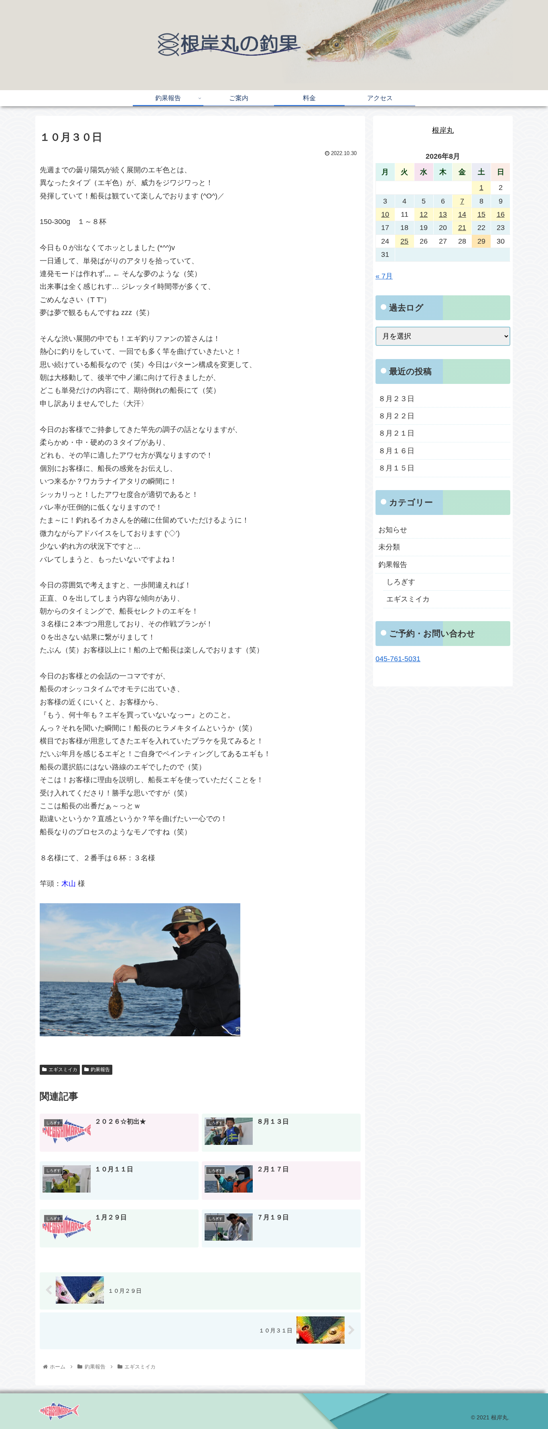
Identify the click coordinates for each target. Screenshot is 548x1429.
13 (443, 214)
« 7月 (384, 276)
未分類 (389, 547)
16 (501, 214)
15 (481, 214)
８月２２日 (396, 416)
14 (462, 214)
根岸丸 (443, 130)
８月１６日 (396, 451)
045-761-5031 (397, 659)
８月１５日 (396, 468)
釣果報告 (100, 1069)
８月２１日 (396, 433)
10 (385, 214)
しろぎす (400, 582)
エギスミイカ (63, 1069)
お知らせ (392, 530)
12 (424, 214)
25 (404, 241)
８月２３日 (396, 399)
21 (462, 228)
